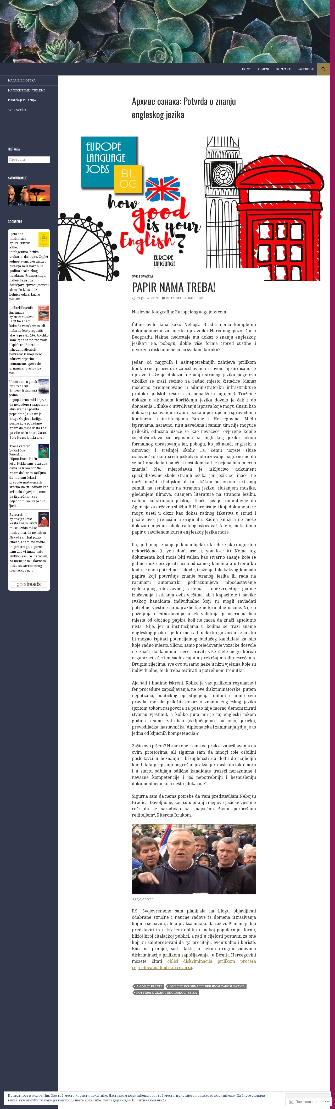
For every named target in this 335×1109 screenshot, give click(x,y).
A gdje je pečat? (149, 986)
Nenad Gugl (21, 386)
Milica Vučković (24, 317)
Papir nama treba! (173, 286)
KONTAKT (283, 69)
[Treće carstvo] (43, 451)
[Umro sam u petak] (43, 386)
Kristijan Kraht (23, 519)
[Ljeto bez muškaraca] (43, 239)
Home (246, 69)
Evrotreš (16, 514)
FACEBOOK (306, 69)
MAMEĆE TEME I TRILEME (26, 90)
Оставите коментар (184, 298)
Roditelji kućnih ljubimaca (21, 310)
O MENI (263, 69)
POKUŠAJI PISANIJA (22, 100)
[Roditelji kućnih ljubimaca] (43, 313)
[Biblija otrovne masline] (40, 195)
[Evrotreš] (43, 519)
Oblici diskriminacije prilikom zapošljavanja (207, 986)
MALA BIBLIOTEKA (22, 80)
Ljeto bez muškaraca (17, 236)
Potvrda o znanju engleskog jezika (166, 992)
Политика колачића (149, 1100)
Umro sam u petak (23, 381)
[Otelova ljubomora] (18, 195)
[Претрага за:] (29, 159)
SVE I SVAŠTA (142, 276)
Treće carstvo (19, 446)
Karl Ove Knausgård (17, 452)
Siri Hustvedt (22, 243)
